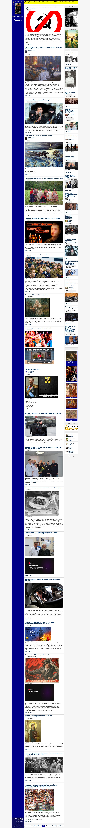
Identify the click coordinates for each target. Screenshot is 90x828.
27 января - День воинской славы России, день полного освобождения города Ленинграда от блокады (40, 623)
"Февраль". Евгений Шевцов (32, 369)
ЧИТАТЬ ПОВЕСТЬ (71, 29)
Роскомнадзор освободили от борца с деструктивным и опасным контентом (71, 263)
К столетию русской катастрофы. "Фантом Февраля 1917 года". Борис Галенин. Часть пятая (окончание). (44, 753)
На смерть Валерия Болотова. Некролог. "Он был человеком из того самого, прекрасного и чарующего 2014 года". (43, 99)
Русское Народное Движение (70, 119)
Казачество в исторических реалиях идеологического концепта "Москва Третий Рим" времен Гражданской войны (71, 283)
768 (49, 825)
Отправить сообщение (19, 818)
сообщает (47, 438)
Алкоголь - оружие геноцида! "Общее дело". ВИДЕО (39, 328)
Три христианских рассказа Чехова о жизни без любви (71, 176)
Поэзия (28, 140)
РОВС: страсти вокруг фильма (70, 93)
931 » (60, 825)
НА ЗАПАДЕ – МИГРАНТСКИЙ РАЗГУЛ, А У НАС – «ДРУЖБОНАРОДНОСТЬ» (71, 136)
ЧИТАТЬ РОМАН (71, 6)
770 (55, 825)
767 (46, 825)
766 (43, 825)
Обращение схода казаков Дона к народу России (38, 254)
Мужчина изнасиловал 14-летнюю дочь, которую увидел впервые (43, 413)
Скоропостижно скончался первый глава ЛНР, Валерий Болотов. (42, 218)
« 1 (27, 825)
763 (35, 825)
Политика (69, 95)
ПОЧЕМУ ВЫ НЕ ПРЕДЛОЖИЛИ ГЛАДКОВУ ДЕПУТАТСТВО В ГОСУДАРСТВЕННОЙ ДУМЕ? (71, 195)
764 (38, 825)
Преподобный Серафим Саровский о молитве (37, 295)
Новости (29, 9)
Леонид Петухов (71, 434)
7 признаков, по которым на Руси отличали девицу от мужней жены (44, 178)
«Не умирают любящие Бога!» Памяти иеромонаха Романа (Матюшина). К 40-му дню (71, 241)
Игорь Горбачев (71, 451)
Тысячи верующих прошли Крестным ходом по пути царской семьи (71, 307)
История (29, 180)
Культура (69, 70)
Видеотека (29, 329)
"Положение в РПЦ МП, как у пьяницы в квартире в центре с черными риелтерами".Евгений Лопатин (41, 533)
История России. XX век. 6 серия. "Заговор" (37, 655)
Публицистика (35, 101)
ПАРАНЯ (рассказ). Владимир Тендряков (70, 52)
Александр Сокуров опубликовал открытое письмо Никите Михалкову (70, 158)
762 (32, 825)
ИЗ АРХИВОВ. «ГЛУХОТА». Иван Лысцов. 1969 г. (71, 68)
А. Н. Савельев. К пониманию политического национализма (69, 217)
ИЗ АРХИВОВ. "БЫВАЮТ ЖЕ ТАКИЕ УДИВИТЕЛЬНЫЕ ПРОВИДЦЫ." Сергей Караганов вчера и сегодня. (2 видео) (70, 329)
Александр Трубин (71, 443)
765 (41, 825)
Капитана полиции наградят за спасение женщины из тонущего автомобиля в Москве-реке (43, 448)
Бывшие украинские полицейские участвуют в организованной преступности (42, 579)
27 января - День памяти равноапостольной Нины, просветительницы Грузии (39, 716)
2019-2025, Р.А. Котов (19, 823)
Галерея (71, 349)
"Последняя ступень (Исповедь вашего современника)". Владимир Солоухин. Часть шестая (43, 48)
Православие (30, 296)
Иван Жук (70, 447)
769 (52, 825)
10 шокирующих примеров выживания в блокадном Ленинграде (43, 487)
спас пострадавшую (29, 481)
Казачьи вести (69, 292)
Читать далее (28, 44)
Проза (28, 54)
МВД (35, 482)
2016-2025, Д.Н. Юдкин (19, 821)
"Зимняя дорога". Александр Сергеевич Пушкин (38, 135)
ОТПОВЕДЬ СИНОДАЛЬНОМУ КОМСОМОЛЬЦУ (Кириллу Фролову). (71, 111)
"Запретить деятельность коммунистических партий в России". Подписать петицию (42, 7)
